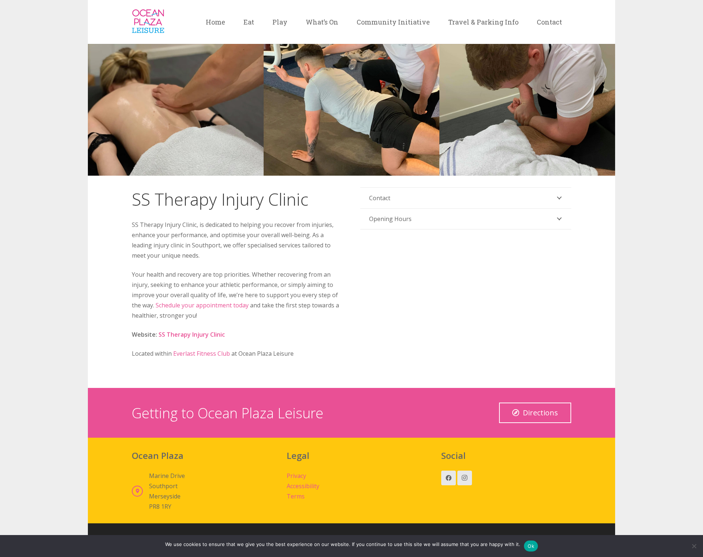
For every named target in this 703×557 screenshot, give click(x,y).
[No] (694, 546)
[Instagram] (464, 478)
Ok (531, 546)
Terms (296, 496)
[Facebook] (448, 478)
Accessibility (303, 486)
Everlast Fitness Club (201, 353)
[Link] (148, 22)
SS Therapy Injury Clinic (192, 334)
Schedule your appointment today (201, 305)
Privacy (296, 476)
